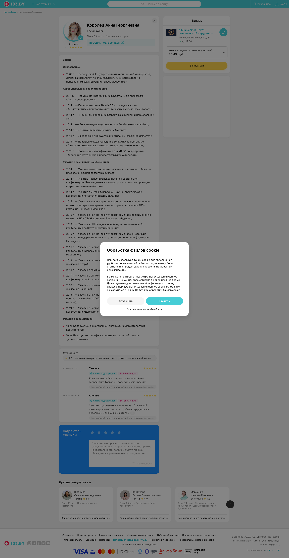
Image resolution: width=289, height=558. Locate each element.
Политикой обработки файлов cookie (157, 290)
